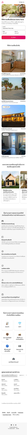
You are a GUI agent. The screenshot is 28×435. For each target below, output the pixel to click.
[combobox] (13, 28)
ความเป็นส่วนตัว (11, 428)
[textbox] (7, 33)
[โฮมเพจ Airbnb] (3, 2)
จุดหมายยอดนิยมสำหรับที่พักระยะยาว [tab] (9, 375)
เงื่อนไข (17, 428)
